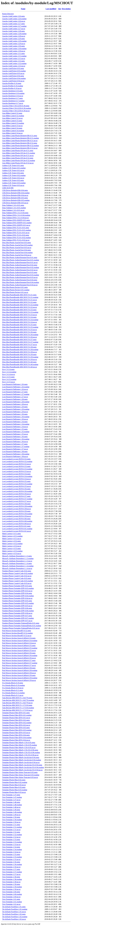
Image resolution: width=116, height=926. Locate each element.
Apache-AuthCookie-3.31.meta (13, 53)
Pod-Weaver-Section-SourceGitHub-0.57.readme (19, 663)
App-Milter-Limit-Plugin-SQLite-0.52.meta (17, 158)
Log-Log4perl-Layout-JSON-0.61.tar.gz (16, 531)
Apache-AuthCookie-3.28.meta (13, 31)
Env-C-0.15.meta (8, 377)
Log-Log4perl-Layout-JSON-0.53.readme (17, 469)
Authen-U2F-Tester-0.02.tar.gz (13, 178)
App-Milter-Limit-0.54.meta (12, 128)
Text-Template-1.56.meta (11, 862)
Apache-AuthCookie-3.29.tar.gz (13, 44)
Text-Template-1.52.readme (12, 835)
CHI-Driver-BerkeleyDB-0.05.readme (16, 200)
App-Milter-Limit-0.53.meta (12, 121)
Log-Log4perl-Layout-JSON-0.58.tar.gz (16, 509)
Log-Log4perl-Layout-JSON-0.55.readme (17, 484)
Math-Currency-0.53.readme (12, 551)
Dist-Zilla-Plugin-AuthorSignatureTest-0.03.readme (20, 275)
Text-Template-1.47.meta (11, 795)
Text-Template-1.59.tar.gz (11, 889)
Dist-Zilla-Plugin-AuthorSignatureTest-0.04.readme (20, 282)
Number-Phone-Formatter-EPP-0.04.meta (17, 593)
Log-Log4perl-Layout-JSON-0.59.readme (17, 514)
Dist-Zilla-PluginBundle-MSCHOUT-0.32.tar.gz (19, 307)
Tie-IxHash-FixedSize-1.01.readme (14, 909)
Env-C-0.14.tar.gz (8, 374)
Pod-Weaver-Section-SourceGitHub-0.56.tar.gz (19, 658)
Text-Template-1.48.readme (12, 805)
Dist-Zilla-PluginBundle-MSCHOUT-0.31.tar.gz (19, 300)
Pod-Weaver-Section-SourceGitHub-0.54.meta (18, 638)
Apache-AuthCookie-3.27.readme (14, 26)
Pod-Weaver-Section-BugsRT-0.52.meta (16, 631)
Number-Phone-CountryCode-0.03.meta (16, 578)
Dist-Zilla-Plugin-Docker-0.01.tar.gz (15, 292)
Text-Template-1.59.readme (12, 887)
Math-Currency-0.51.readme (12, 536)
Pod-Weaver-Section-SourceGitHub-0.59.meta (18, 675)
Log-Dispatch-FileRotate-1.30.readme (15, 417)
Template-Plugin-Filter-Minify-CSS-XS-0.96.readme (21, 752)
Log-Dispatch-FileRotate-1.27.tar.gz (15, 397)
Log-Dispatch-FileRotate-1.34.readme (15, 424)
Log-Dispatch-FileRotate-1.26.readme (15, 387)
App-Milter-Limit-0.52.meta (12, 113)
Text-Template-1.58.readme (12, 879)
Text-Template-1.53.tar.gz (11, 844)
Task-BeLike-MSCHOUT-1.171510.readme (18, 708)
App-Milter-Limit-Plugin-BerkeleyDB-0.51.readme (20, 138)
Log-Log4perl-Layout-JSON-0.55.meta (16, 481)
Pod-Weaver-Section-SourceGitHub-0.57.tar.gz (19, 665)
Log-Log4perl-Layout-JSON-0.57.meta (16, 496)
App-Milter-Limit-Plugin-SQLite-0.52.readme (18, 160)
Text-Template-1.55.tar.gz (11, 859)
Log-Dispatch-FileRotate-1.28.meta (15, 399)
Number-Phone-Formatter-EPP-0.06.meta (17, 608)
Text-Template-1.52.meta (11, 832)
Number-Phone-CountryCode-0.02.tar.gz (16, 576)
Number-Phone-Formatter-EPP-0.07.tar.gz (17, 621)
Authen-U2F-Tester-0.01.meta (13, 165)
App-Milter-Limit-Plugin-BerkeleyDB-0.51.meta (19, 136)
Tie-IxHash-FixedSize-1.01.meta (13, 907)
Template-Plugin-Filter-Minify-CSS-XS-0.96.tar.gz (20, 755)
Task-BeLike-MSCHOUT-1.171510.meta (17, 705)
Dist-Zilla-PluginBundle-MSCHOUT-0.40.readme (20, 364)
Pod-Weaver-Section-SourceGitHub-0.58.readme (19, 670)
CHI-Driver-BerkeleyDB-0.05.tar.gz (15, 203)
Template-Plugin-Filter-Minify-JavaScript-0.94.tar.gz (21, 762)
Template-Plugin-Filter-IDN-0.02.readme (16, 723)
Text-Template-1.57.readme (12, 872)
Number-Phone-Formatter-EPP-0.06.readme (18, 611)
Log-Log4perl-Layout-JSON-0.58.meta (16, 504)
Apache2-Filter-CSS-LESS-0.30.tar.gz (16, 111)
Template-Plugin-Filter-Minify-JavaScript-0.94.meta (20, 757)
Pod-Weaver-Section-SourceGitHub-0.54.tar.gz (19, 643)
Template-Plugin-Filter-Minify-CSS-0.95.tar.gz (19, 747)
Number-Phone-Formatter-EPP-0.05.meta (17, 601)
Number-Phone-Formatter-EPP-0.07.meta (17, 616)
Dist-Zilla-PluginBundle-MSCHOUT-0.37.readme (20, 342)
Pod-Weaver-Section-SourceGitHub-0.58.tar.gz (19, 673)
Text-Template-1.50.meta (11, 817)
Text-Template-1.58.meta (11, 877)
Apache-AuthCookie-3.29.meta (13, 39)
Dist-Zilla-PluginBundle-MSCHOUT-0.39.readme (20, 357)
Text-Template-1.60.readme (12, 894)
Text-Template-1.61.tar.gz (11, 904)
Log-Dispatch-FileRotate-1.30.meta (15, 414)
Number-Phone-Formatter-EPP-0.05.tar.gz (17, 606)
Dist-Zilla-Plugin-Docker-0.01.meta (15, 287)
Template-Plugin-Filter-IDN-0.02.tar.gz (16, 725)
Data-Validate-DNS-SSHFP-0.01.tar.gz (16, 225)
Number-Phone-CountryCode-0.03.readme (17, 581)
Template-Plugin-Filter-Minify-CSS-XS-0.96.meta (20, 750)
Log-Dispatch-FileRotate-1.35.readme (15, 432)
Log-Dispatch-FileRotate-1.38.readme (15, 454)
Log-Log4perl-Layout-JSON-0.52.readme (17, 461)
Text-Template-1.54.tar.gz (11, 852)
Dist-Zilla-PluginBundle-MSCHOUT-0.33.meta (19, 310)
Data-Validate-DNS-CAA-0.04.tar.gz (15, 218)
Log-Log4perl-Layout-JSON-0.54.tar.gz (16, 479)
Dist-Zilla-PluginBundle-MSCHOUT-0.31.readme (20, 297)
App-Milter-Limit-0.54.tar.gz (12, 133)
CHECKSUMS (7, 188)
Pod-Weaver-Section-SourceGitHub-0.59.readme (19, 678)
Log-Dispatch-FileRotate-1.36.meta (15, 437)
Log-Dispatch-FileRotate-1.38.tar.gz (15, 456)
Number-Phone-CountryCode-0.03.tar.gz (16, 583)
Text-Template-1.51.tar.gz (11, 830)
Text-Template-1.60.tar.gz (11, 897)
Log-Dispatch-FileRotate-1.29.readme (15, 409)
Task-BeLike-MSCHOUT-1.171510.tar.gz (17, 710)
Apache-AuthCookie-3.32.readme (14, 63)
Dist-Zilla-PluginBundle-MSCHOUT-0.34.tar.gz (19, 322)
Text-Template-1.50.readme (12, 820)
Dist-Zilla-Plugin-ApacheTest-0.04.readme (17, 252)
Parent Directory (8, 14)
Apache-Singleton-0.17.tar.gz (12, 103)
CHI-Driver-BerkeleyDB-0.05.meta (15, 198)
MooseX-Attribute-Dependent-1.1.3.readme (18, 558)
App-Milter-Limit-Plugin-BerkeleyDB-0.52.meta (19, 143)
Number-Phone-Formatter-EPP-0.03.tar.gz (17, 591)
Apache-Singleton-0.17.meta (12, 98)
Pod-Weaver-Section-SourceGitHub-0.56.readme (19, 655)
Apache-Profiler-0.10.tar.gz (12, 88)
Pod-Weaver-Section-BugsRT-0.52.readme (17, 633)
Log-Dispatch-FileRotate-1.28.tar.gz (15, 404)
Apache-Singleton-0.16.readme (13, 93)
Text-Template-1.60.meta (11, 892)
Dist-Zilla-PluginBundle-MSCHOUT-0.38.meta (19, 347)
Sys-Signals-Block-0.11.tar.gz (12, 695)
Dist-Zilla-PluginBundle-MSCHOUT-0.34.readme (20, 320)
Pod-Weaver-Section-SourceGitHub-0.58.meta (18, 668)
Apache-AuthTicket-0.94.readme (14, 78)
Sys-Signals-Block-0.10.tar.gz (12, 688)
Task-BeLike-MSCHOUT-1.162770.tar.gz (17, 703)
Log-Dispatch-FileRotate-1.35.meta (15, 429)
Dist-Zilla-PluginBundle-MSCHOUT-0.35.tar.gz (19, 330)
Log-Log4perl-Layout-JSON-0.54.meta (16, 474)
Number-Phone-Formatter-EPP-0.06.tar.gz (17, 613)
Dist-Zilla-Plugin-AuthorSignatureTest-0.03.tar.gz (20, 277)
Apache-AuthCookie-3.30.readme (14, 49)
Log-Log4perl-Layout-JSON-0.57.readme (17, 499)
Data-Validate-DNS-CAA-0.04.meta (15, 213)
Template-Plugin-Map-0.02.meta (13, 780)
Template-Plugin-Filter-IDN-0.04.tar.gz (16, 740)
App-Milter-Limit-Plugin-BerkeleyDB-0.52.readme (20, 146)
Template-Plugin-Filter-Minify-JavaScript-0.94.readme (21, 760)
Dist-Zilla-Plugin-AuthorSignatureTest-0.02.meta (19, 265)
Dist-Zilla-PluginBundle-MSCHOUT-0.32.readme (20, 305)
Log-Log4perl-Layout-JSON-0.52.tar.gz (16, 464)
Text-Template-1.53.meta (11, 840)
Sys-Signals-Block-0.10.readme (13, 685)
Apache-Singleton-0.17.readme (13, 101)
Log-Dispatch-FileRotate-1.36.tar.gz (15, 442)
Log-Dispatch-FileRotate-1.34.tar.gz (15, 427)
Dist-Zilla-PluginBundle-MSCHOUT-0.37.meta (19, 340)
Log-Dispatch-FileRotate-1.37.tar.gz (15, 449)
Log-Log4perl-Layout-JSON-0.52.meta (16, 459)
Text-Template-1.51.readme (12, 827)
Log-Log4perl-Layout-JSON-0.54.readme (17, 476)
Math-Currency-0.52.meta (11, 541)
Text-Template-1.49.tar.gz (11, 815)
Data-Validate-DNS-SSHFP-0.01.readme (17, 223)
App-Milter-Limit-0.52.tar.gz (12, 118)
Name (23, 9)
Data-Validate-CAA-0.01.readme (14, 208)
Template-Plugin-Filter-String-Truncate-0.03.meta (19, 772)
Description (66, 9)
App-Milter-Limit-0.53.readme (13, 123)
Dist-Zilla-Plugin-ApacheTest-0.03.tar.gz (16, 248)
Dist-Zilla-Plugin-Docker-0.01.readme (15, 290)
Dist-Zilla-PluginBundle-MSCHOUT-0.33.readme (20, 312)
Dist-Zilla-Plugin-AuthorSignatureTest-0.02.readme (20, 267)
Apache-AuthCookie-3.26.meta (13, 16)
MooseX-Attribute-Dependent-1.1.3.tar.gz (17, 561)
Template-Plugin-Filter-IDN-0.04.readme (16, 738)
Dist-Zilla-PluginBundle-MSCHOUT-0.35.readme (20, 327)
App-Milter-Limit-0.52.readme (13, 116)
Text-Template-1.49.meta (11, 810)
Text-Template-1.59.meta (11, 884)
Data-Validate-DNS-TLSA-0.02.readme (16, 238)
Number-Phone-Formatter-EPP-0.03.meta (17, 586)
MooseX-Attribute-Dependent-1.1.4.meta (17, 563)
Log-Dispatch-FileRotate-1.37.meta (15, 444)
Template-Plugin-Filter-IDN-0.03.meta (16, 728)
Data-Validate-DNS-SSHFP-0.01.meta (16, 220)
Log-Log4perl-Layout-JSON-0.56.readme (17, 491)
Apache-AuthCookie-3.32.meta (13, 61)
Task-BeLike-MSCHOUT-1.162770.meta (17, 698)
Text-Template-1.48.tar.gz (11, 807)
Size (59, 9)
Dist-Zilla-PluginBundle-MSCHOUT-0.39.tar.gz (19, 359)
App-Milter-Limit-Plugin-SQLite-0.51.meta (17, 151)
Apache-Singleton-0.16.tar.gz (12, 96)
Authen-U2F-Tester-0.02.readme (14, 175)
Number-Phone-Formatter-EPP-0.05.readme (18, 603)
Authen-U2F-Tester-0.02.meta (13, 173)
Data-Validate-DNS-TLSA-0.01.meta (15, 228)
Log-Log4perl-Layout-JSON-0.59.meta (16, 511)
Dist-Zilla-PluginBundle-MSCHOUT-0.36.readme (20, 335)
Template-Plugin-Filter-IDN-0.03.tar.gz (16, 733)
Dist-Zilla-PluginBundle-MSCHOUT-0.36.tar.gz (19, 337)
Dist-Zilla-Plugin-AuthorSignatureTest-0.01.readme (20, 260)
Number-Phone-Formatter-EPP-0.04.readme (18, 596)
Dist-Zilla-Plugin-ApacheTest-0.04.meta (16, 250)
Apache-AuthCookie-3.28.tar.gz (13, 36)
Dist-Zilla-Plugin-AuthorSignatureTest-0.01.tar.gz (20, 262)
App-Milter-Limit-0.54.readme (13, 131)
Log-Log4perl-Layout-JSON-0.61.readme (17, 529)
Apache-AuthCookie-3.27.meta (13, 24)
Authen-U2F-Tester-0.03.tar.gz (13, 185)
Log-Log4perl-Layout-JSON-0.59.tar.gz (16, 516)
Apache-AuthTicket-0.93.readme (14, 71)
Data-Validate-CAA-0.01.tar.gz (13, 210)
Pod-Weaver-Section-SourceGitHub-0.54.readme (19, 641)
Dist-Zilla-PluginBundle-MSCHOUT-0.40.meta (19, 362)
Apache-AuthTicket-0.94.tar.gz (13, 81)
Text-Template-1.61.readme (12, 902)
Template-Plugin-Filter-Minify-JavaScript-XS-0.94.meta (22, 765)
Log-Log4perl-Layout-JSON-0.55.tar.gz (16, 486)
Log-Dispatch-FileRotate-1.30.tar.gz (15, 419)
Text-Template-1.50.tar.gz (11, 822)
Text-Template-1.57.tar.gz (11, 874)
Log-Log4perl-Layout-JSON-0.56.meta (16, 489)
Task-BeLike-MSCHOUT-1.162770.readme (18, 700)
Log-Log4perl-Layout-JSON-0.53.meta (16, 466)
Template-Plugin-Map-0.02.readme (14, 782)
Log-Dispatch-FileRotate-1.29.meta (15, 407)
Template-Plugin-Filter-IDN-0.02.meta (16, 720)
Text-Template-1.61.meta (11, 899)
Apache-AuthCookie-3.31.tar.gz (13, 58)
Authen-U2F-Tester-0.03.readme (14, 183)
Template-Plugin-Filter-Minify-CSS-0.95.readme (19, 745)
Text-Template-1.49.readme (12, 812)
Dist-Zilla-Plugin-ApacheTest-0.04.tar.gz (16, 255)
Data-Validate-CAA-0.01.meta (13, 205)
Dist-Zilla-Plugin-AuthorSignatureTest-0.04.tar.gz (20, 285)
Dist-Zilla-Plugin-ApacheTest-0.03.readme (17, 245)
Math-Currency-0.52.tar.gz (11, 546)
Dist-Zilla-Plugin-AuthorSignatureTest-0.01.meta (19, 257)
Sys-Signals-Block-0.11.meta (12, 690)
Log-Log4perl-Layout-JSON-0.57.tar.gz (16, 501)
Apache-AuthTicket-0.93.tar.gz (13, 73)
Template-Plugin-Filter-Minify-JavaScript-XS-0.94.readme (23, 767)
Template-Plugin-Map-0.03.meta (13, 787)
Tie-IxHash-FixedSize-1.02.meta (13, 914)
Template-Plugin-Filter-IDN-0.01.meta (16, 713)
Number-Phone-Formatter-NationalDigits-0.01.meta (20, 623)
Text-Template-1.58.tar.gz (11, 882)
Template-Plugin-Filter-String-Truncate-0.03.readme (20, 775)
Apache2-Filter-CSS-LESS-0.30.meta (15, 106)
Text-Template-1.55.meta (11, 854)
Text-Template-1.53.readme (12, 842)
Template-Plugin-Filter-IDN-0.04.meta (16, 735)
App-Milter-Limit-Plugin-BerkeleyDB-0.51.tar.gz (19, 141)
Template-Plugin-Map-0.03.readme (14, 790)
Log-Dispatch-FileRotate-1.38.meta (15, 451)
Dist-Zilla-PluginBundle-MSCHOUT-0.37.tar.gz (19, 345)
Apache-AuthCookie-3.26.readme (14, 19)
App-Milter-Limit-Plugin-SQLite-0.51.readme (18, 153)
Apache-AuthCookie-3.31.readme (14, 56)
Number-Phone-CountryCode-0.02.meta (16, 571)
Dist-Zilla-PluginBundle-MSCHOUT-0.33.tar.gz (19, 315)
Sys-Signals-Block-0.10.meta (12, 683)
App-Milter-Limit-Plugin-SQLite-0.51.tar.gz (18, 155)
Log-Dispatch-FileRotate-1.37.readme (15, 447)
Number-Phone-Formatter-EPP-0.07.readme (18, 618)
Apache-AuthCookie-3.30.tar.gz (13, 51)
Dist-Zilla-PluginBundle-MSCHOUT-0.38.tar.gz (19, 352)
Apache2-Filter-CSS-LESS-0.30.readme (16, 108)
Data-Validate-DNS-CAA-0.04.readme (16, 215)
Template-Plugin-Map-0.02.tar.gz (14, 785)
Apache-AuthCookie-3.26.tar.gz (13, 21)
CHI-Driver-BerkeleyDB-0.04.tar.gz (15, 195)
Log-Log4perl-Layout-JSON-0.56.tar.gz (16, 494)
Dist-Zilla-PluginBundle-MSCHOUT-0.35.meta (19, 325)
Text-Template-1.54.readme (12, 849)
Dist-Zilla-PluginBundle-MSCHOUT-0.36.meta (19, 332)
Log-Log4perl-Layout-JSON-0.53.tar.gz (16, 471)
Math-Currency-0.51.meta (11, 534)
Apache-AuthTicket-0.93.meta (13, 68)
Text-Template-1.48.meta (11, 802)
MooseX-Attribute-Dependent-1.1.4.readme (18, 566)
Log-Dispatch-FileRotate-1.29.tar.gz (15, 412)
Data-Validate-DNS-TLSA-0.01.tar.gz (15, 233)
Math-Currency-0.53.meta (11, 548)
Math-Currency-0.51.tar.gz (11, 539)
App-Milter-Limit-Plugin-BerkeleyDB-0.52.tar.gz (19, 148)
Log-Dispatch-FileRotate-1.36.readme (15, 439)
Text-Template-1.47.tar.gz (11, 800)
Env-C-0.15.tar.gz (8, 382)
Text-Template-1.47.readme (12, 797)
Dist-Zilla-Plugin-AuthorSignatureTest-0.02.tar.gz (20, 270)
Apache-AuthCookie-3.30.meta (13, 46)
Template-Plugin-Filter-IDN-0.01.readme (16, 715)
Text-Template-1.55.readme (12, 857)
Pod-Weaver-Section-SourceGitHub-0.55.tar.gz (19, 650)
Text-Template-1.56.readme (12, 864)
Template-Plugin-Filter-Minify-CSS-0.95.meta (18, 743)
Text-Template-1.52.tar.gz (11, 837)
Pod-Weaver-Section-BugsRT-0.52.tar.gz (16, 636)
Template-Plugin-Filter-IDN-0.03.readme (16, 730)
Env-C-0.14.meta (8, 369)
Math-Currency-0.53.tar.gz (11, 553)
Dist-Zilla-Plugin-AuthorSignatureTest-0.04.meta (19, 280)
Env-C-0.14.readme (9, 372)
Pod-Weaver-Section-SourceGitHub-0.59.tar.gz (19, 680)
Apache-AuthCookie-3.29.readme (14, 41)
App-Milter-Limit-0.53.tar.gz (12, 126)
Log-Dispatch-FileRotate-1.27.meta (15, 392)
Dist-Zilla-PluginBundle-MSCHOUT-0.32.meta (19, 302)
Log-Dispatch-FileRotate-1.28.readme (15, 402)
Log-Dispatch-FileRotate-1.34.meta (15, 422)
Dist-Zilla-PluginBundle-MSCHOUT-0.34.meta (19, 317)
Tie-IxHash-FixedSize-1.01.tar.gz (14, 912)
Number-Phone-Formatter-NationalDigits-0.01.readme (21, 626)
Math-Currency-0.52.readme (12, 544)
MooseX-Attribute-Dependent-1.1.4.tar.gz (17, 568)
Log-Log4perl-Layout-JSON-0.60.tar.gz (16, 524)
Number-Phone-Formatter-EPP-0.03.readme (18, 588)
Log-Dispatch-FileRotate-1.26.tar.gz (15, 389)
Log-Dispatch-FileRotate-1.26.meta (15, 384)
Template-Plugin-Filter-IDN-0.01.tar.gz (16, 718)
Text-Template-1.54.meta (11, 847)
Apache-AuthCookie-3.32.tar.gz (13, 66)
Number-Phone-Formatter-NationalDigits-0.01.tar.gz (21, 628)
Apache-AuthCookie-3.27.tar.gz (13, 29)
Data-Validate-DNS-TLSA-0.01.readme (16, 230)
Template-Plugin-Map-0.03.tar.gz (14, 792)
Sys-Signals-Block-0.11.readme (13, 693)
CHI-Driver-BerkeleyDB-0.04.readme (16, 193)
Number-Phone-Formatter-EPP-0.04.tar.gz (17, 598)
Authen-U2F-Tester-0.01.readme (14, 168)
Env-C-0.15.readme (9, 379)
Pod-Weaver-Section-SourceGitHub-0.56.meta (18, 653)
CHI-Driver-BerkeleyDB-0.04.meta (15, 190)
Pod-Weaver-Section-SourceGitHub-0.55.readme (19, 648)
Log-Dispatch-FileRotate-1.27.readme (15, 394)
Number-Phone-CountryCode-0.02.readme (17, 573)
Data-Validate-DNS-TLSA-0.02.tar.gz (15, 240)
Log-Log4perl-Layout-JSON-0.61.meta (16, 526)
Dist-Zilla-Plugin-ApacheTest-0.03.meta (16, 243)
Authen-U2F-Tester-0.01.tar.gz (13, 170)
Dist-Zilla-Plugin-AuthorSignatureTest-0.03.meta (19, 272)
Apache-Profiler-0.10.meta (11, 83)
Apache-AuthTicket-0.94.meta (13, 76)
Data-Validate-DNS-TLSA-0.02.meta (15, 235)
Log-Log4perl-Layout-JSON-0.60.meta (16, 519)
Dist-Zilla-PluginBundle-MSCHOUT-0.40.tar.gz (19, 367)
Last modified (51, 9)
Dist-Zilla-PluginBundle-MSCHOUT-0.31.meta (19, 295)
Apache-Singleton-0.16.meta (12, 91)
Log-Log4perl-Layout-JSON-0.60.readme (17, 521)
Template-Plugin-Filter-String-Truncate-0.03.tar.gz (20, 777)
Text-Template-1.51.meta (11, 825)
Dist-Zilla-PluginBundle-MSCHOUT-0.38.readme (20, 350)
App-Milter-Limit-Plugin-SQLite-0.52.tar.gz (18, 163)
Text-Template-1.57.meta (11, 869)
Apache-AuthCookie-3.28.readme (14, 34)
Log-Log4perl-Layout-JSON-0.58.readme (17, 506)
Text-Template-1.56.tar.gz (11, 867)
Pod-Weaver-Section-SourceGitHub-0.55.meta (18, 646)
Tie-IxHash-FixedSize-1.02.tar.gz (14, 919)
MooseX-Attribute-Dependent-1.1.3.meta (17, 556)
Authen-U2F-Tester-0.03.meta (13, 180)
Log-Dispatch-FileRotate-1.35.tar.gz (15, 434)
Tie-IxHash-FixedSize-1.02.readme (14, 917)
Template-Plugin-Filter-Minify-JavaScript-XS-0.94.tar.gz (22, 770)
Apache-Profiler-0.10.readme (12, 86)
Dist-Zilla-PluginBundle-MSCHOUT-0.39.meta (19, 354)
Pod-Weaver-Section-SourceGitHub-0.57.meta (18, 660)
